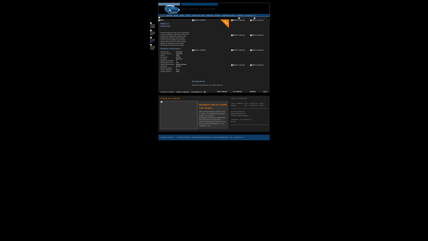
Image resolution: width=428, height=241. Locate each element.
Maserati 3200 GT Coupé (213, 105)
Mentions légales (167, 137)
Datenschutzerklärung (213, 4)
